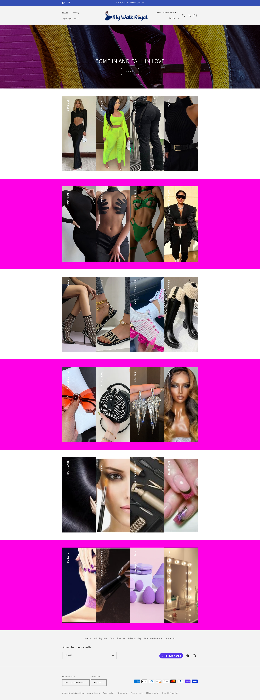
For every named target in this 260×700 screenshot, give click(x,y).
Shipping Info (100, 638)
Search (87, 638)
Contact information (170, 693)
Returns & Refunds (153, 638)
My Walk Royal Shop (76, 693)
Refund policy (108, 693)
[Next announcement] (156, 3)
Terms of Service (117, 638)
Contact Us (170, 638)
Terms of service (137, 693)
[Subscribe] (113, 655)
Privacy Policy (134, 638)
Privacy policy (122, 693)
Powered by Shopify (92, 693)
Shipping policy (152, 693)
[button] (183, 15)
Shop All (130, 71)
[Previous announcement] (104, 3)
